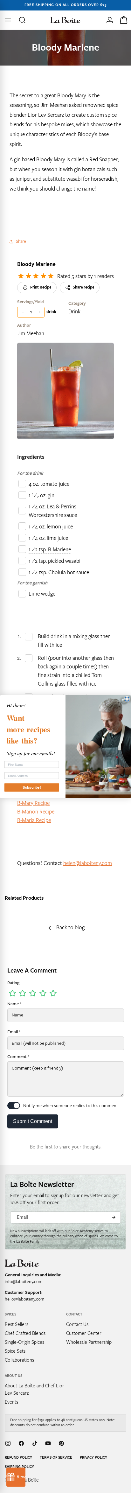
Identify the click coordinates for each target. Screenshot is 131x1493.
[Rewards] (15, 1477)
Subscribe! (32, 787)
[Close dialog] (127, 699)
